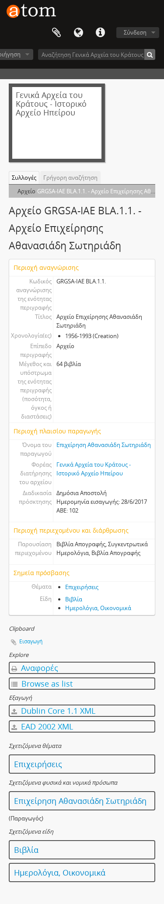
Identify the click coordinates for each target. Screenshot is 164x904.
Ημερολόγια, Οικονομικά (98, 608)
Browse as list (46, 683)
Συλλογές (24, 177)
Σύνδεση (135, 32)
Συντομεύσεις (100, 33)
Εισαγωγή (30, 641)
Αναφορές (38, 668)
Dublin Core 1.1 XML (57, 710)
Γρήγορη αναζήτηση (70, 177)
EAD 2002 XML (46, 726)
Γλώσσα (78, 33)
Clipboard (56, 33)
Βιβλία (73, 599)
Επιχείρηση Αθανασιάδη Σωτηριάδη (103, 445)
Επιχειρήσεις (81, 587)
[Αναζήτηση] (149, 54)
